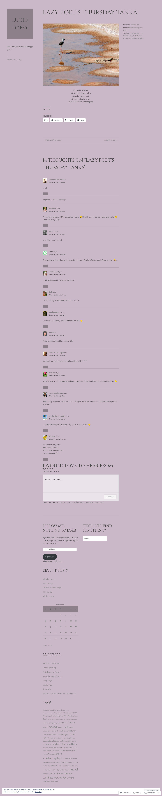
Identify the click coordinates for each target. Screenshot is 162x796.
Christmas (71, 719)
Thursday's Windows (59, 770)
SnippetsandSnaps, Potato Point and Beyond (59, 693)
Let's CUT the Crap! (56, 353)
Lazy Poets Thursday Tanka (64, 747)
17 (71, 627)
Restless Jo (47, 689)
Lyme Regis (55, 750)
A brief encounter (49, 579)
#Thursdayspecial (68, 713)
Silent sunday (48, 592)
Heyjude (52, 373)
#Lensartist (65, 710)
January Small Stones (51, 741)
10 (71, 621)
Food (44, 735)
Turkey (45, 774)
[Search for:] (95, 539)
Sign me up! (49, 557)
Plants (62, 759)
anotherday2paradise (57, 416)
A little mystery (48, 596)
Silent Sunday (48, 583)
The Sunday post (48, 770)
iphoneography (66, 738)
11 (76, 621)
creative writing (48, 723)
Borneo (65, 719)
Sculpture (57, 762)
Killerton (74, 741)
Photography (138, 28)
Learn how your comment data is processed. (88, 502)
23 (66, 632)
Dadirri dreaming (49, 668)
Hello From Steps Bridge (52, 588)
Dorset (45, 727)
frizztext (52, 436)
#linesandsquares (47, 713)
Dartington (56, 723)
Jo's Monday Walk (65, 741)
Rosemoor (51, 762)
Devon (71, 722)
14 (55, 627)
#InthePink (58, 710)
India (58, 738)
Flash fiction (64, 731)
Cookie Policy (38, 792)
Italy (74, 738)
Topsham (68, 770)
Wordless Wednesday (53, 140)
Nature (131, 28)
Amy (50, 332)
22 (61, 632)
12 (45, 627)
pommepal (53, 272)
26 (45, 638)
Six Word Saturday (58, 765)
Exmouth (51, 731)
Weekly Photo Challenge (60, 773)
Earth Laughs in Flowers (51, 672)
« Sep (45, 646)
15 (61, 627)
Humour (53, 738)
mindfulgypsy (48, 685)
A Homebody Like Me (51, 663)
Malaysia (61, 750)
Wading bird (140, 38)
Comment (110, 497)
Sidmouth (75, 762)
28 (55, 638)
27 (50, 638)
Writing (70, 778)
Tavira (76, 765)
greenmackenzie (55, 179)
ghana (67, 735)
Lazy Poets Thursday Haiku (64, 744)
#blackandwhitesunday (49, 710)
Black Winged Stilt (134, 33)
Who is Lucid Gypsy (14, 60)
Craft (75, 719)
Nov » (50, 646)
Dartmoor (63, 723)
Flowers (72, 731)
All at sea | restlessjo (58, 200)
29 (61, 638)
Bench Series (51, 719)
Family (56, 731)
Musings (51, 754)
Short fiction (65, 762)
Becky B (52, 231)
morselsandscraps (56, 393)
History (46, 738)
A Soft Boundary (110, 140)
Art (69, 716)
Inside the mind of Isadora (52, 676)
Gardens (61, 735)
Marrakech (67, 750)
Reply (45, 194)
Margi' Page (47, 681)
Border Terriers (59, 719)
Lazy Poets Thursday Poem (49, 747)
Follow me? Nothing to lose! (59, 528)
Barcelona (74, 716)
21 (55, 632)
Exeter (67, 727)
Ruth (50, 292)
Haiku (72, 734)
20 (50, 632)
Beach (45, 719)
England (52, 726)
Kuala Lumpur (47, 744)
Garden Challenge (51, 735)
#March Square (57, 713)
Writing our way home (51, 781)
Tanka (134, 38)
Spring (69, 765)
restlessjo (52, 208)
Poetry (125, 30)
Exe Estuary (60, 727)
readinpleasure (55, 312)
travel (74, 769)
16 (66, 627)
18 (76, 627)
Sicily (70, 762)
